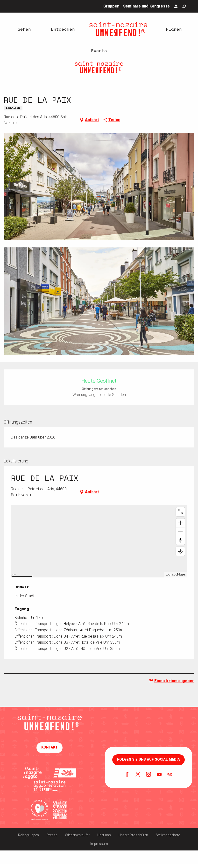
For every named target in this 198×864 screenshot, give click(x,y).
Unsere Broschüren (133, 835)
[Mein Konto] (176, 6)
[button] (184, 6)
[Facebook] (127, 775)
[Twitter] (138, 775)
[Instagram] (148, 775)
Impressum (99, 844)
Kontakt (49, 747)
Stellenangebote (168, 835)
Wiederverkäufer (77, 835)
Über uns (104, 835)
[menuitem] (24, 29)
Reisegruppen (28, 835)
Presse (52, 835)
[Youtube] (159, 775)
